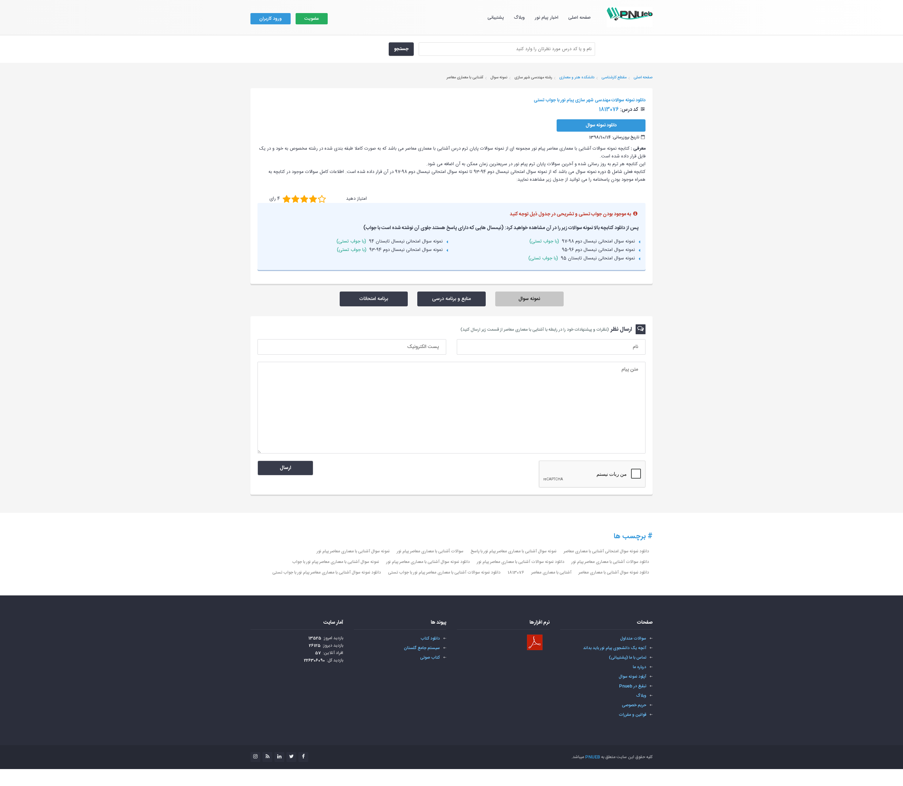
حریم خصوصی (634, 705)
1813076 (516, 572)
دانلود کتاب (430, 638)
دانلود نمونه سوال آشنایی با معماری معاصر (613, 572)
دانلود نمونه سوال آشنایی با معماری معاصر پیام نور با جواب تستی (326, 572)
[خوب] (304, 199)
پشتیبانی (495, 18)
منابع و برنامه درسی (451, 299)
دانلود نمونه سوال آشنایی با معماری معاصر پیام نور (428, 561)
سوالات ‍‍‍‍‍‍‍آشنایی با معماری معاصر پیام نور (430, 551)
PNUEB (592, 757)
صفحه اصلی (579, 18)
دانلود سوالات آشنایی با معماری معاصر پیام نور (610, 561)
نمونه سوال (529, 299)
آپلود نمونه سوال (632, 676)
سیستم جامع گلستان (422, 648)
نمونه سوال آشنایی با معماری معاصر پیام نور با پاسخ (514, 551)
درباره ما (639, 667)
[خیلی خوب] (313, 199)
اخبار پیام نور (546, 18)
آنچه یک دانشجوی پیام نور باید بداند (614, 648)
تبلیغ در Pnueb (632, 686)
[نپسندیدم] (295, 199)
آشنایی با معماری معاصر (551, 572)
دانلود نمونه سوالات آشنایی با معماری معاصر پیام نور (520, 561)
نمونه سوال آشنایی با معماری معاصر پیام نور (353, 551)
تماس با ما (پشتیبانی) (627, 657)
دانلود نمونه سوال (601, 125)
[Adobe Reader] (535, 642)
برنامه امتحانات (373, 299)
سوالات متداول (633, 638)
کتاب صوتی (430, 657)
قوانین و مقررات (632, 714)
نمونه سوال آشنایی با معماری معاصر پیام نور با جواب (335, 561)
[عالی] (322, 199)
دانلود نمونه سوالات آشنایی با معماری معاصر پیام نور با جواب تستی (444, 572)
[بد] (287, 199)
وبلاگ (519, 18)
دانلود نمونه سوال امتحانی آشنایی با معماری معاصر (606, 551)
